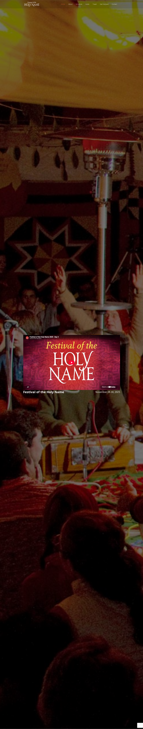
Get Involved (104, 4)
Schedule (79, 4)
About (70, 4)
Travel (95, 4)
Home (63, 4)
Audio (87, 4)
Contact (114, 4)
